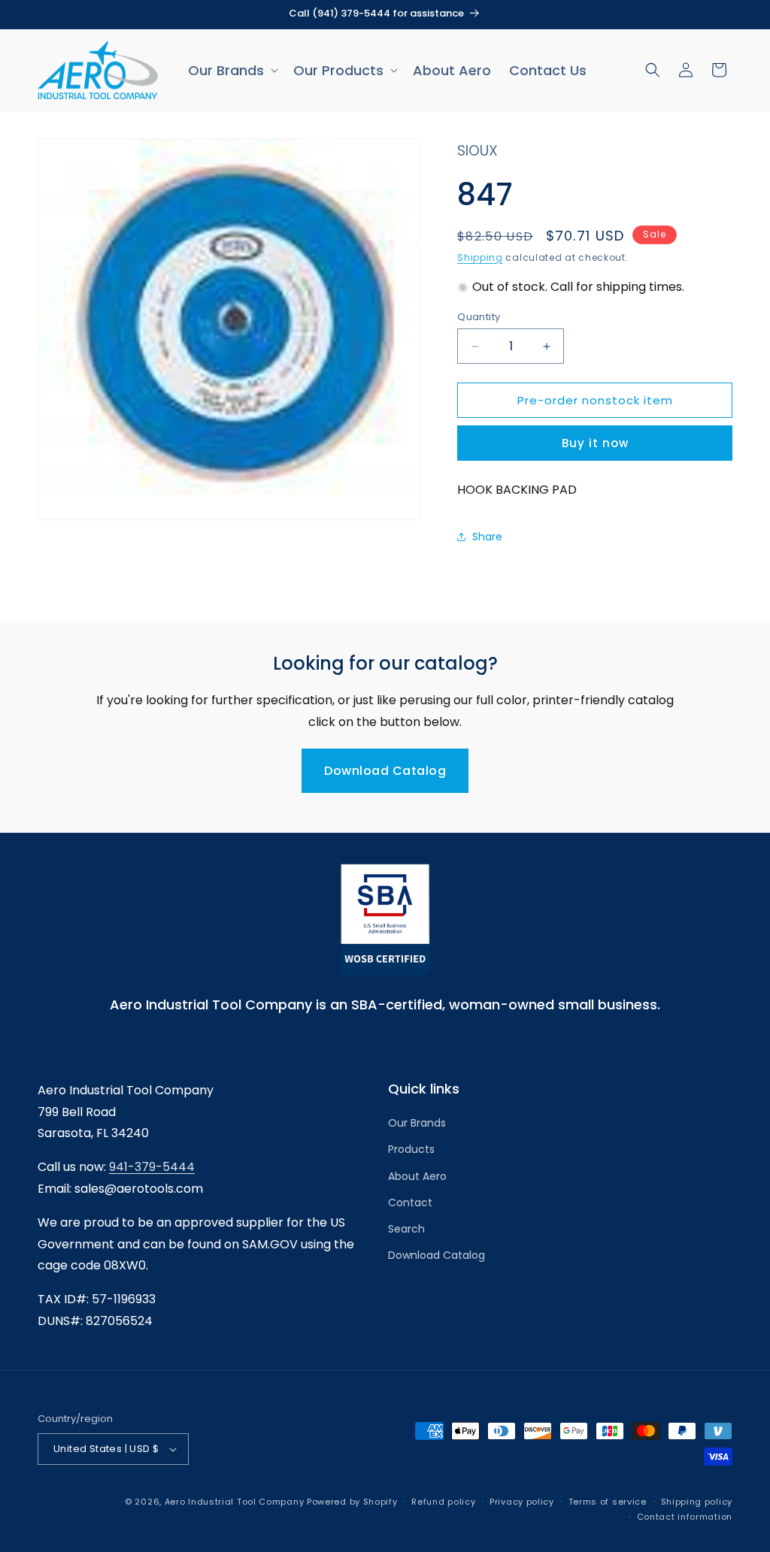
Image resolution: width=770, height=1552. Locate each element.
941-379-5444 (152, 1166)
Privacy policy (522, 1502)
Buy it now (595, 443)
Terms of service (607, 1502)
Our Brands (417, 1122)
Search (406, 1228)
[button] (231, 70)
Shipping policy (697, 1502)
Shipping (480, 257)
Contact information (684, 1517)
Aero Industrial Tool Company (235, 1502)
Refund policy (443, 1502)
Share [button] (487, 536)
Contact (410, 1202)
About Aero (417, 1176)
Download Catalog (385, 770)
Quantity (478, 317)
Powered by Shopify (352, 1502)
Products (411, 1149)
